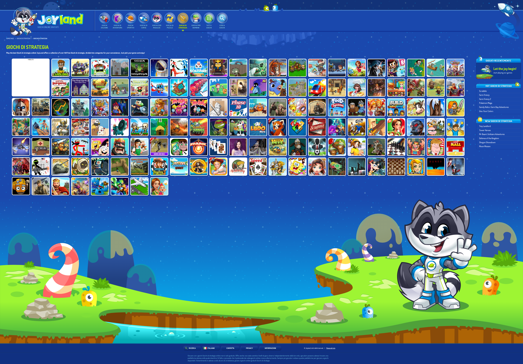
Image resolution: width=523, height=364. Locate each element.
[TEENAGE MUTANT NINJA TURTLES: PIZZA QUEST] (218, 127)
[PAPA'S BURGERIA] (60, 87)
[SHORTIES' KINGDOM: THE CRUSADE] (455, 107)
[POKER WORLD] (357, 166)
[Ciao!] (23, 20)
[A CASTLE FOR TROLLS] (159, 127)
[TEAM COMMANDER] (317, 68)
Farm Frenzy (484, 94)
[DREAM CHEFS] (357, 87)
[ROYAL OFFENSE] (278, 68)
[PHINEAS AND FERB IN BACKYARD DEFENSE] (376, 166)
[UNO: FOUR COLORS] (297, 127)
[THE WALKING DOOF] (258, 147)
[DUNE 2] (436, 166)
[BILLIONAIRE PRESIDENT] (436, 147)
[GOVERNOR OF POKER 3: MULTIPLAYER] (159, 166)
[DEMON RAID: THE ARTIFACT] (258, 68)
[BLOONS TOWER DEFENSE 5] (337, 147)
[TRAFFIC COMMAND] (139, 87)
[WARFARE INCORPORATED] (21, 146)
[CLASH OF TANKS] (199, 127)
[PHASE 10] (238, 107)
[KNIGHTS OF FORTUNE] (21, 127)
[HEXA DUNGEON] (337, 68)
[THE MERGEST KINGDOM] (179, 87)
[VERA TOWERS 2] (416, 87)
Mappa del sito (330, 348)
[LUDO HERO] (258, 127)
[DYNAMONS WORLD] (278, 127)
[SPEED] (258, 166)
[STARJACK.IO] (199, 147)
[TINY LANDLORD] (60, 68)
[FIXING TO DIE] (41, 146)
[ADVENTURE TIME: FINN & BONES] (100, 166)
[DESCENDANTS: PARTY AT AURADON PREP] (238, 147)
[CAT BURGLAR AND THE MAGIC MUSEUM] (258, 87)
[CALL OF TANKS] (100, 87)
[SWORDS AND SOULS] (159, 147)
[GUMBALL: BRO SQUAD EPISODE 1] (199, 107)
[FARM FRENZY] (218, 166)
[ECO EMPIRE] (416, 68)
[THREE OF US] (278, 107)
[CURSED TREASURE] (179, 127)
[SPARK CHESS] (396, 166)
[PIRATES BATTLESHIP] (199, 166)
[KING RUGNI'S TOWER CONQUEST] (258, 107)
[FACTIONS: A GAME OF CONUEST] (60, 107)
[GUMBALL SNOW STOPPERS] (436, 127)
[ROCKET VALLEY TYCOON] (238, 166)
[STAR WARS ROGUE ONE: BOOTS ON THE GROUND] (41, 186)
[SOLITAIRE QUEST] (179, 166)
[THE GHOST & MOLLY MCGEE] (396, 68)
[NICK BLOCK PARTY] (297, 166)
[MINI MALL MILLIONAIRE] (455, 147)
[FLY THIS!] (159, 87)
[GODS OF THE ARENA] (337, 87)
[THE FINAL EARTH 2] (80, 87)
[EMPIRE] (60, 186)
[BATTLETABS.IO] (436, 68)
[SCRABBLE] (317, 127)
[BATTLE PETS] (278, 147)
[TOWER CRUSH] (80, 107)
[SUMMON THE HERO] (297, 68)
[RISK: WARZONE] (337, 166)
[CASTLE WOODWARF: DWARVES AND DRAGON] (436, 107)
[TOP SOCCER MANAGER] (317, 147)
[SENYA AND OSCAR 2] (120, 87)
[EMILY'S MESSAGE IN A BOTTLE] (396, 127)
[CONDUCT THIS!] (317, 87)
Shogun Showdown (487, 142)
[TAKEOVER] (41, 107)
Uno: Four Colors (486, 111)
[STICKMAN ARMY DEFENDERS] (41, 166)
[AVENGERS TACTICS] (455, 166)
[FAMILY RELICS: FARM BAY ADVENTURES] (159, 107)
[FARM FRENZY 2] (416, 107)
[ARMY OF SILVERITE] (357, 107)
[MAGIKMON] (337, 127)
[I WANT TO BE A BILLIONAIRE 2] (455, 127)
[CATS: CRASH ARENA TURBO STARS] (120, 127)
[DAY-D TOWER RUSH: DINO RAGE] (80, 186)
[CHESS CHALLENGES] (416, 147)
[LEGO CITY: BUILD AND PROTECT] (396, 107)
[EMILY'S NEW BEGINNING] (159, 186)
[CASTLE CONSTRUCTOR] (297, 87)
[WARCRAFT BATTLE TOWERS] (278, 166)
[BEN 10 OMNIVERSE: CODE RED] (21, 166)
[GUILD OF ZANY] (278, 87)
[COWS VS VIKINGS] (376, 147)
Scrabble (483, 90)
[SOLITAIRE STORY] (199, 68)
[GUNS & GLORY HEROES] (416, 166)
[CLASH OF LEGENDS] (120, 186)
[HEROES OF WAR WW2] (238, 87)
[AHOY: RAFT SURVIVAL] (41, 127)
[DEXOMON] (218, 87)
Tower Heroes (485, 130)
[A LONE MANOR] (120, 107)
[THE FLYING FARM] (21, 186)
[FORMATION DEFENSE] (21, 107)
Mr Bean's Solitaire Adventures (492, 134)
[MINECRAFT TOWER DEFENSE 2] (120, 166)
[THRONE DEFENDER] (120, 147)
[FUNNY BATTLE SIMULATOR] (179, 68)
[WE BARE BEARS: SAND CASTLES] (100, 127)
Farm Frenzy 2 (485, 98)
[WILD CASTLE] (455, 87)
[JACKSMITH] (297, 147)
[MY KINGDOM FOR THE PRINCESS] (376, 107)
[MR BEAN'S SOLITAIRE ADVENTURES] (100, 68)
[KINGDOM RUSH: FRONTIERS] (80, 166)
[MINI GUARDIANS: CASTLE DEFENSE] (139, 127)
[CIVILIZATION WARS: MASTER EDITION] (139, 166)
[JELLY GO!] (100, 186)
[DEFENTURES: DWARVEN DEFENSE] (60, 147)
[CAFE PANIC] (139, 147)
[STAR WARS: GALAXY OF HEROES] (376, 68)
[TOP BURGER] (396, 87)
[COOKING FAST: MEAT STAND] (80, 127)
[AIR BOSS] (139, 186)
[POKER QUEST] (218, 107)
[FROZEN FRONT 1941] (60, 166)
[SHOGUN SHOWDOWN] (139, 68)
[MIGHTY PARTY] (100, 107)
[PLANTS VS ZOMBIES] (238, 68)
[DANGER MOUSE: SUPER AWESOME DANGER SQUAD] (238, 127)
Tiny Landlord (485, 126)
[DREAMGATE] (317, 107)
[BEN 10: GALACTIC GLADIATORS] (179, 147)
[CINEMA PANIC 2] (357, 147)
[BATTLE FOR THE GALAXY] (416, 127)
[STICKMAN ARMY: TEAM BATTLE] (80, 147)
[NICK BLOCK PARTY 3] (100, 147)
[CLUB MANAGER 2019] (357, 127)
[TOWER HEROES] (80, 68)
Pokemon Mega (485, 102)
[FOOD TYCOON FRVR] (337, 107)
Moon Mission (484, 146)
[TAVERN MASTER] (376, 87)
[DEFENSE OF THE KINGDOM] (120, 68)
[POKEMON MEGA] (297, 107)
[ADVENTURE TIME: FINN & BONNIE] (139, 107)
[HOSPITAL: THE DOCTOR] (317, 166)
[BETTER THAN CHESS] (396, 147)
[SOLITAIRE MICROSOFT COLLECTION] (218, 147)
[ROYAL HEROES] (60, 127)
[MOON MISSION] (159, 68)
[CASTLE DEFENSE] (455, 68)
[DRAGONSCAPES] (357, 68)
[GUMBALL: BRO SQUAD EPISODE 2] (179, 107)
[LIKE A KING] (218, 68)
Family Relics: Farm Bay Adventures (494, 107)
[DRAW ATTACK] (199, 87)
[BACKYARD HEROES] (376, 127)
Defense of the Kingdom (489, 138)
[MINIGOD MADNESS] (436, 87)
